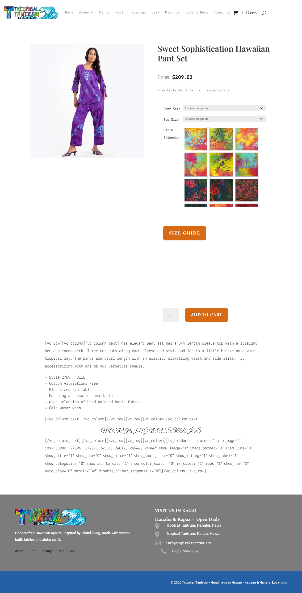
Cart (155, 12)
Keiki (121, 12)
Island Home (197, 12)
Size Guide (184, 233)
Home (69, 12)
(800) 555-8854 (185, 551)
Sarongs (138, 12)
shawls (136, 366)
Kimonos (172, 12)
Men (102, 12)
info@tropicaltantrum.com (188, 543)
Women (84, 12)
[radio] (196, 139)
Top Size (171, 120)
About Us (222, 12)
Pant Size (172, 109)
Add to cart (206, 314)
